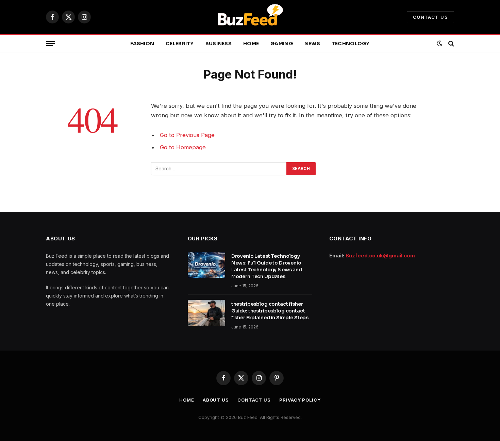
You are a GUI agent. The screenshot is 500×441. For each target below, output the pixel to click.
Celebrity (180, 43)
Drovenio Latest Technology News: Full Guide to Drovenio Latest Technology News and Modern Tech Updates (266, 266)
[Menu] (50, 43)
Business (218, 43)
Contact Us (430, 17)
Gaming (281, 43)
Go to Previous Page (187, 135)
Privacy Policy (300, 400)
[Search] (450, 43)
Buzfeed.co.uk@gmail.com (380, 255)
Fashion (142, 43)
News (312, 43)
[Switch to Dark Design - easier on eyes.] (439, 43)
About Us (216, 400)
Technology (351, 43)
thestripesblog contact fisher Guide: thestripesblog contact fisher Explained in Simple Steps (270, 311)
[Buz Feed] (250, 17)
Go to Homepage (183, 147)
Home (251, 43)
